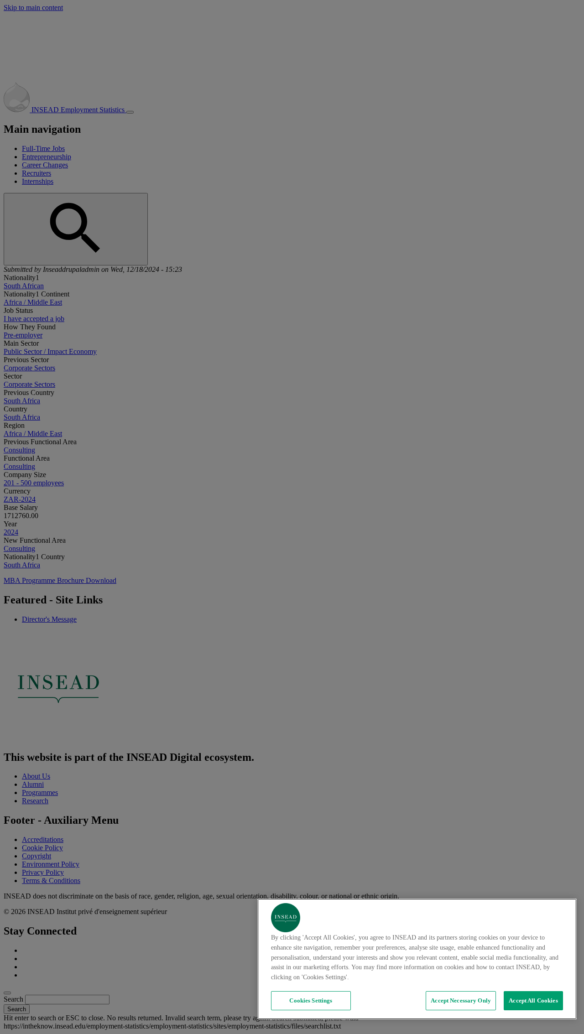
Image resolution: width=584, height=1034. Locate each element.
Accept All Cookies (533, 1000)
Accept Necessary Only (461, 1000)
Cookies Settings (310, 1000)
